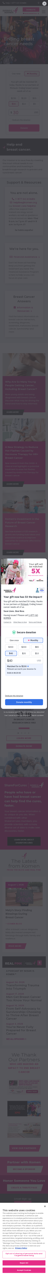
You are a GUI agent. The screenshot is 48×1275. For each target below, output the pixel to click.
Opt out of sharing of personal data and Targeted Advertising (24, 1254)
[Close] (45, 1206)
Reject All (24, 1263)
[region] (24, 1239)
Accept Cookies (24, 1270)
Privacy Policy (21, 1248)
